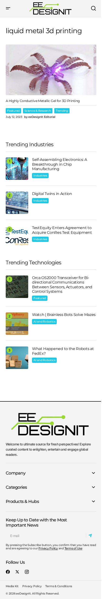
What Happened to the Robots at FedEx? (63, 350)
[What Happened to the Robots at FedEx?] (17, 357)
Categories (16, 487)
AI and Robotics (44, 321)
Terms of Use (73, 548)
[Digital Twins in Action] (17, 202)
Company (15, 473)
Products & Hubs (22, 501)
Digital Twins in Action (52, 193)
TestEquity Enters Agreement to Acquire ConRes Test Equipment (62, 230)
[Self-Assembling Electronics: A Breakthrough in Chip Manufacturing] (17, 168)
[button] (8, 8)
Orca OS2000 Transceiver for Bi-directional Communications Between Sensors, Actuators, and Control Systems (62, 284)
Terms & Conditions (58, 586)
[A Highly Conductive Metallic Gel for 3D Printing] (51, 69)
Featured (13, 110)
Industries (40, 175)
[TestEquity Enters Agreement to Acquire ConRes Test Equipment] (17, 237)
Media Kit (12, 586)
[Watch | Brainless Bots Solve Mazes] (17, 323)
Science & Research (37, 110)
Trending (62, 110)
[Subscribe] (91, 535)
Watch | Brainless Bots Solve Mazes (64, 314)
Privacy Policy (48, 548)
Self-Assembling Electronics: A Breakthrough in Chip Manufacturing (59, 164)
